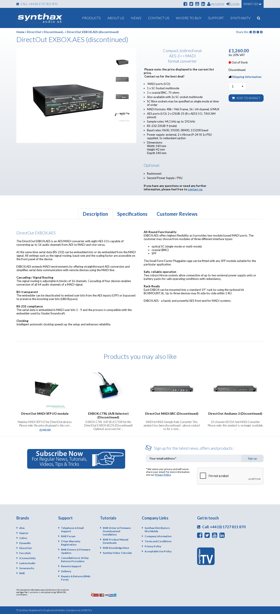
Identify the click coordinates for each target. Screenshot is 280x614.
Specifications (132, 214)
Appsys (23, 533)
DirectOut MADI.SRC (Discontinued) (171, 413)
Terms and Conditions (158, 541)
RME (22, 573)
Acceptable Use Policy (158, 551)
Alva (21, 528)
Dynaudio (25, 543)
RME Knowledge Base (116, 547)
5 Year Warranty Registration (70, 543)
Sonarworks (26, 568)
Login (234, 4)
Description (95, 214)
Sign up (252, 458)
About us (115, 18)
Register (217, 4)
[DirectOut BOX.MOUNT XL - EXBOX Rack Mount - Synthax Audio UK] (122, 113)
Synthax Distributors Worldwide (157, 529)
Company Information (158, 536)
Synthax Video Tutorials (117, 552)
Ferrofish (25, 553)
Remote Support (71, 566)
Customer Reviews (177, 214)
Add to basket (248, 98)
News (136, 18)
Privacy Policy (163, 474)
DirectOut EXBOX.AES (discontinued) (93, 32)
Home (20, 32)
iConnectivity (27, 558)
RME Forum (68, 536)
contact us (195, 189)
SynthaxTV (240, 18)
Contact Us (158, 18)
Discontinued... (54, 32)
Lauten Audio (27, 563)
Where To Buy (188, 18)
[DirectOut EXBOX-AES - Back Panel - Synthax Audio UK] (122, 96)
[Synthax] (39, 18)
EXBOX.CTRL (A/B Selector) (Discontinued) (108, 415)
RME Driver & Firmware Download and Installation (117, 531)
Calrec (23, 538)
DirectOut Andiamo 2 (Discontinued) (235, 413)
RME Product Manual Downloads (115, 541)
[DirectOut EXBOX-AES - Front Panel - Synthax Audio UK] (122, 79)
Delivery (66, 571)
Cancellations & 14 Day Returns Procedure (75, 559)
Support (216, 18)
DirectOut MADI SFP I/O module (44, 413)
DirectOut (34, 32)
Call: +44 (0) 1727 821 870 (39, 4)
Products (91, 18)
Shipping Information (246, 77)
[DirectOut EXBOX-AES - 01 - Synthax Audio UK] (122, 62)
